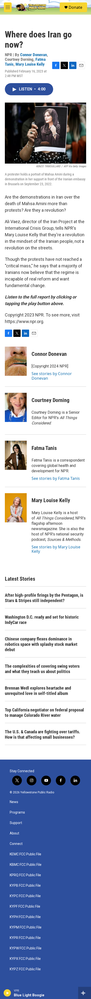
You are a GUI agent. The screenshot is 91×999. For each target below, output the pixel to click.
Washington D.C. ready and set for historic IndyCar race (42, 619)
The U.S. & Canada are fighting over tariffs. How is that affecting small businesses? (42, 734)
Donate (75, 7)
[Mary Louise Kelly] (16, 507)
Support (16, 823)
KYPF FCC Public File (25, 906)
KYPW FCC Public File (25, 948)
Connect (16, 844)
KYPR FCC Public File (25, 938)
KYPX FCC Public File (25, 959)
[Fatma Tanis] (16, 455)
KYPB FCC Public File (25, 885)
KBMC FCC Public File (25, 865)
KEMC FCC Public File (25, 854)
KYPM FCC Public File (25, 927)
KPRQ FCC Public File (25, 875)
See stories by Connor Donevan (52, 376)
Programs (17, 812)
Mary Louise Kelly (30, 64)
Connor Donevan (33, 54)
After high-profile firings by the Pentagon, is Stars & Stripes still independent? (44, 598)
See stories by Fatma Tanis (56, 478)
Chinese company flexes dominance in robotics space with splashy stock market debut (41, 644)
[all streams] (84, 993)
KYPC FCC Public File (25, 896)
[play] (7, 992)
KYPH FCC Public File (25, 917)
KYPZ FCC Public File (25, 969)
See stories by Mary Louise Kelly (56, 549)
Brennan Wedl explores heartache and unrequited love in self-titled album (38, 690)
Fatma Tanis (44, 448)
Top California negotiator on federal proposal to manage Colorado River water (44, 712)
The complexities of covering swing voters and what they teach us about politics (42, 669)
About (14, 833)
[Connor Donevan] (16, 361)
